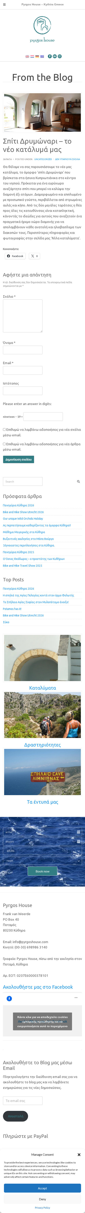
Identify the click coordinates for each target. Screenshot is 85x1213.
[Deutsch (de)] (37, 56)
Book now (42, 871)
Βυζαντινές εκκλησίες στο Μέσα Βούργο (28, 538)
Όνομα (9, 343)
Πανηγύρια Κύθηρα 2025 (18, 552)
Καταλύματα (42, 688)
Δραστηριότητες (42, 745)
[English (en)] (27, 56)
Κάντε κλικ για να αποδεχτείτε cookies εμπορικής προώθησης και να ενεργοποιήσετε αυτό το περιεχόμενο (42, 1021)
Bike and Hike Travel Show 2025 (22, 565)
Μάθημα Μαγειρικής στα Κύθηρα (24, 532)
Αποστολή (15, 1116)
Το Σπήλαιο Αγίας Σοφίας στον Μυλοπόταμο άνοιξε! (36, 602)
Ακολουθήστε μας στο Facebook (38, 987)
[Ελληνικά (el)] (42, 56)
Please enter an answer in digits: (27, 404)
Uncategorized (43, 159)
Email (8, 363)
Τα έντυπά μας (42, 802)
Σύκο (6, 622)
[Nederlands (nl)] (32, 56)
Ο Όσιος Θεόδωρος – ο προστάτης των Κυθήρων (34, 558)
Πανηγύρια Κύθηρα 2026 (18, 505)
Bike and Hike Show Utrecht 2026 (23, 512)
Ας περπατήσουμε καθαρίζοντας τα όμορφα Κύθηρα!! (37, 525)
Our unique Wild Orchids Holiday (23, 518)
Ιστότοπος (11, 383)
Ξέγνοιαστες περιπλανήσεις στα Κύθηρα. (29, 545)
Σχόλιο (9, 296)
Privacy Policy (42, 1207)
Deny (42, 1199)
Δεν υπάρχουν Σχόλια (67, 159)
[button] (79, 1154)
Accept (42, 1188)
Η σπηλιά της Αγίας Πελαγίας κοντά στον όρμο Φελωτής (38, 595)
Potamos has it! (12, 608)
